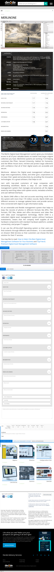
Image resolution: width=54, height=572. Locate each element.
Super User (34, 256)
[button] (3, 277)
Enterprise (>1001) (21, 259)
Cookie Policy (22, 561)
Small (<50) (21, 254)
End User (34, 254)
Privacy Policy (22, 560)
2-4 (8, 260)
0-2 (8, 262)
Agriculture (47, 256)
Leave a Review (10, 269)
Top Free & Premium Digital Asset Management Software (23, 242)
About (4, 560)
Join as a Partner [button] (9, 545)
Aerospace (47, 254)
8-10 (8, 254)
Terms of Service (6, 561)
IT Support (34, 258)
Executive (34, 262)
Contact (37, 560)
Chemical (47, 258)
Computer (47, 262)
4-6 (8, 258)
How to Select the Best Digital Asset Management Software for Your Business (23, 240)
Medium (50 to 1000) (20, 256)
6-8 (8, 256)
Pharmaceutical (47, 260)
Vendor (37, 561)
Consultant (34, 260)
